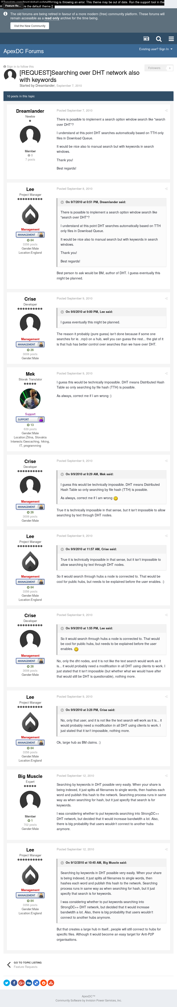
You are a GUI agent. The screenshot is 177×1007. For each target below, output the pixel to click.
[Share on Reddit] (43, 983)
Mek (30, 373)
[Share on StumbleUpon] (51, 983)
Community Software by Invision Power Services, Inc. (89, 1000)
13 (32, 425)
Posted (74, 110)
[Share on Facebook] (14, 983)
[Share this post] (166, 110)
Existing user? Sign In (155, 49)
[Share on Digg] (29, 983)
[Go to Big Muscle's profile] (30, 801)
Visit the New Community (29, 26)
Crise (30, 298)
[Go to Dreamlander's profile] (10, 75)
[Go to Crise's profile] (30, 324)
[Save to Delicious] (36, 983)
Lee (30, 189)
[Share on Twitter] (6, 983)
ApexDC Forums (23, 51)
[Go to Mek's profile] (30, 398)
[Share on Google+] (21, 983)
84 (32, 240)
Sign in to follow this (20, 66)
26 (32, 350)
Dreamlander (45, 85)
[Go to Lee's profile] (30, 214)
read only (52, 18)
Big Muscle (30, 776)
